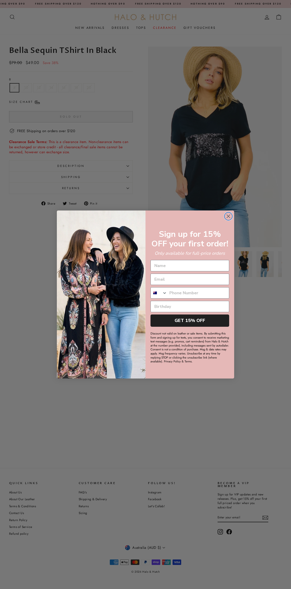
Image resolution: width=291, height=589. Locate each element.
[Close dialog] (228, 216)
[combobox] (159, 292)
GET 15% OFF (190, 320)
